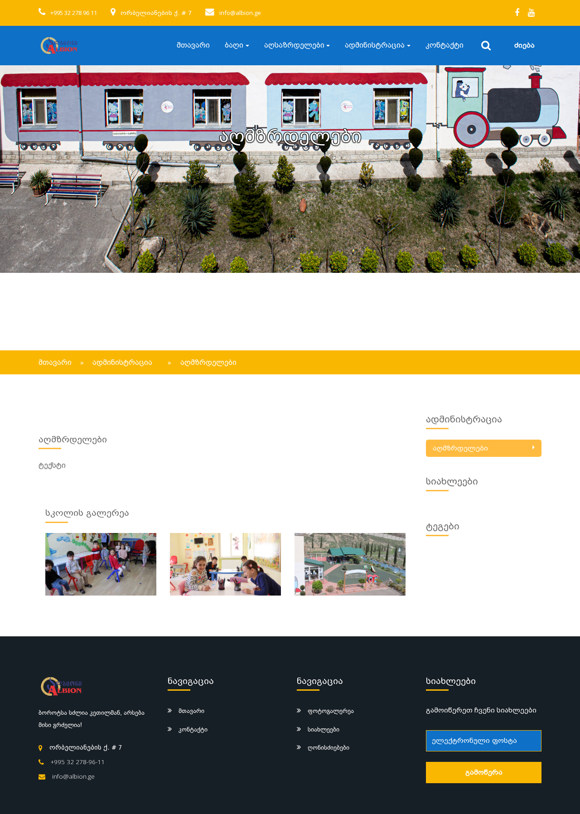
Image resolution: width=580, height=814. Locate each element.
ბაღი (234, 45)
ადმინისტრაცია (375, 45)
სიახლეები (323, 729)
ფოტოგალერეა (331, 710)
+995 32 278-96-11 (78, 762)
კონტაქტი (444, 45)
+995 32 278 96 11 (73, 13)
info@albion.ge (240, 13)
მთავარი (193, 45)
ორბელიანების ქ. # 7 (156, 13)
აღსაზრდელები (294, 45)
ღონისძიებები (328, 747)
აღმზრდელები (460, 448)
